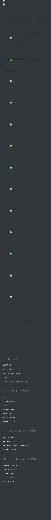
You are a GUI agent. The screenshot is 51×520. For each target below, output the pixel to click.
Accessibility (8, 478)
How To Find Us (10, 417)
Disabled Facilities (11, 422)
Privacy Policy (9, 469)
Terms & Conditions (11, 465)
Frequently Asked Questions (15, 445)
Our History (8, 369)
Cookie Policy (9, 473)
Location (7, 413)
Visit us (6, 397)
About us (7, 365)
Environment (8, 482)
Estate (5, 377)
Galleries (7, 441)
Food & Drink (9, 437)
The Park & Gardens (11, 373)
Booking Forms (9, 450)
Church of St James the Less (15, 381)
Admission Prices (10, 409)
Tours (5, 405)
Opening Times (9, 401)
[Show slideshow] (25, 322)
